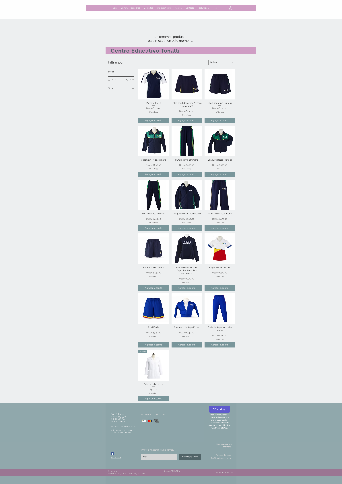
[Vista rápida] (153, 84)
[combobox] (221, 62)
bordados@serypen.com (121, 432)
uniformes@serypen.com (121, 430)
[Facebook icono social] (112, 453)
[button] (230, 8)
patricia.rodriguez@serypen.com (123, 426)
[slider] (109, 76)
